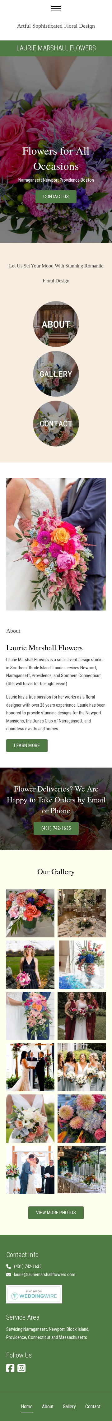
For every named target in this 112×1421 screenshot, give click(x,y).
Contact (92, 1406)
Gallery (69, 1406)
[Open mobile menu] (56, 8)
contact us (56, 196)
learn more (27, 745)
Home (27, 1406)
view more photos (56, 1212)
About (48, 1406)
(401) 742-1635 (56, 828)
